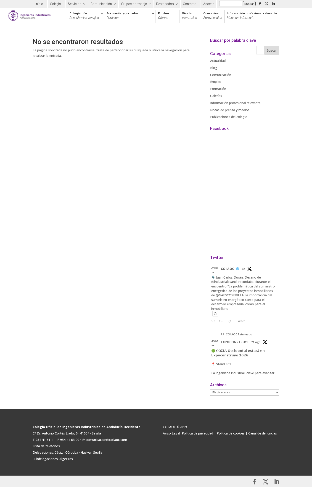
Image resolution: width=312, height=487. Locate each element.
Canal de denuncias (262, 433)
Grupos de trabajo (134, 4)
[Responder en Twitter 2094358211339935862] (214, 321)
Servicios (74, 4)
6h (243, 269)
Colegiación (84, 16)
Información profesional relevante (252, 16)
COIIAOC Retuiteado (239, 334)
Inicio (39, 4)
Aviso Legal (171, 433)
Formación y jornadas (122, 16)
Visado (189, 16)
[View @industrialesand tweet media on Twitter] (215, 313)
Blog (213, 68)
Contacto (189, 4)
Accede (208, 4)
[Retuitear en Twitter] (222, 334)
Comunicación (101, 4)
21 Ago (256, 342)
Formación (218, 89)
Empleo (163, 16)
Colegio (55, 4)
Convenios (212, 16)
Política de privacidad (197, 433)
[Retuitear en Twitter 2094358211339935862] (222, 321)
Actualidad (218, 60)
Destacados (165, 4)
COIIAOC (227, 268)
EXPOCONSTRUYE (235, 342)
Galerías (216, 96)
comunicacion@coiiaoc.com (106, 439)
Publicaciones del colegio (228, 117)
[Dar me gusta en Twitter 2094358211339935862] (230, 321)
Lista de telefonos (46, 446)
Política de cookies (231, 433)
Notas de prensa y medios (229, 110)
